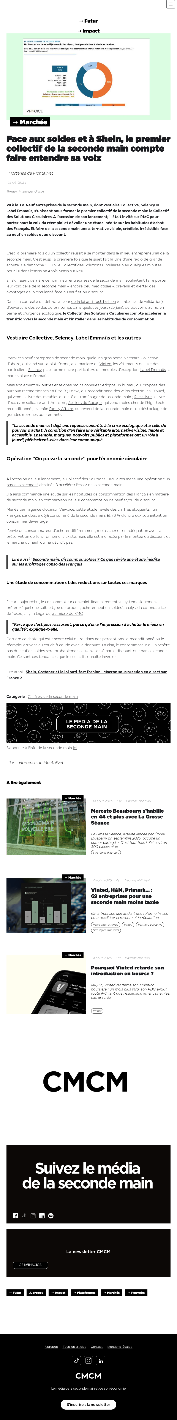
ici (75, 748)
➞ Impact (58, 1292)
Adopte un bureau (118, 385)
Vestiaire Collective (141, 358)
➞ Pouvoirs (136, 1292)
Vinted (105, 364)
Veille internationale (105, 924)
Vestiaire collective (150, 924)
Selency (34, 370)
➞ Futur (15, 1292)
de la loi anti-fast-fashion (93, 302)
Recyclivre (143, 397)
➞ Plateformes (84, 1292)
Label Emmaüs (153, 370)
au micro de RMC (67, 614)
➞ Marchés (30, 121)
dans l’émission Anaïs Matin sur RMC (52, 271)
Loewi (74, 391)
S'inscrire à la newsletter (88, 1404)
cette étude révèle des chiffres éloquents (113, 510)
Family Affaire (61, 409)
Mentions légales (119, 1347)
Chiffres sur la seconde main (53, 697)
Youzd (158, 391)
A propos (36, 1292)
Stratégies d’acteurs (106, 852)
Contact (97, 1347)
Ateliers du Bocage (85, 403)
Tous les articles (74, 1347)
